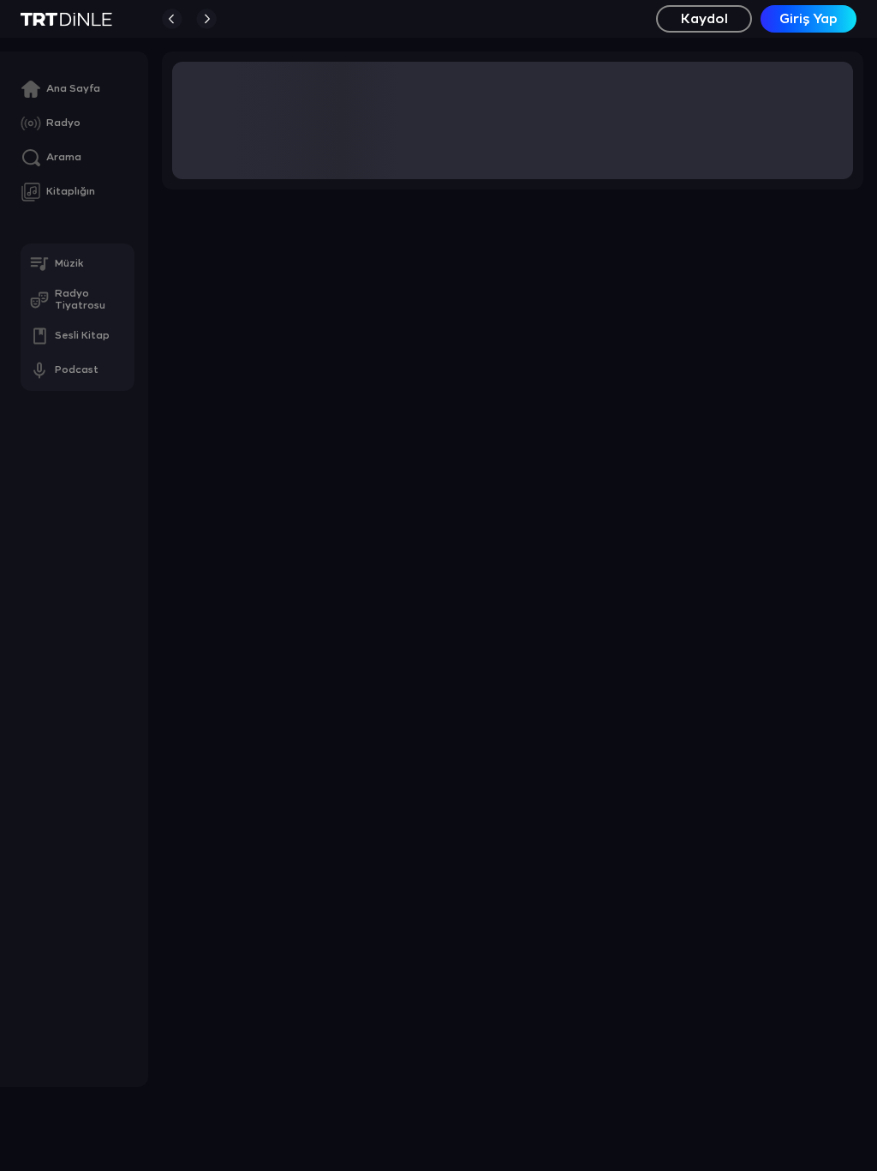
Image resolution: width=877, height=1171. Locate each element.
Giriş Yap (808, 19)
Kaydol (704, 19)
